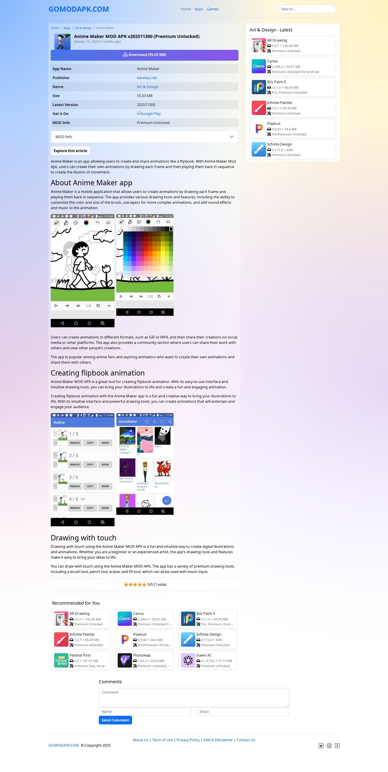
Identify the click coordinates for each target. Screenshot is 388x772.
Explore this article (70, 150)
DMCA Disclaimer (218, 739)
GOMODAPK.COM (78, 9)
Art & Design (83, 28)
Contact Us (246, 739)
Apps (199, 9)
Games (213, 9)
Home (186, 9)
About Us (140, 739)
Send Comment (115, 720)
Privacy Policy (188, 739)
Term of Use (162, 739)
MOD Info (63, 136)
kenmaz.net (147, 77)
